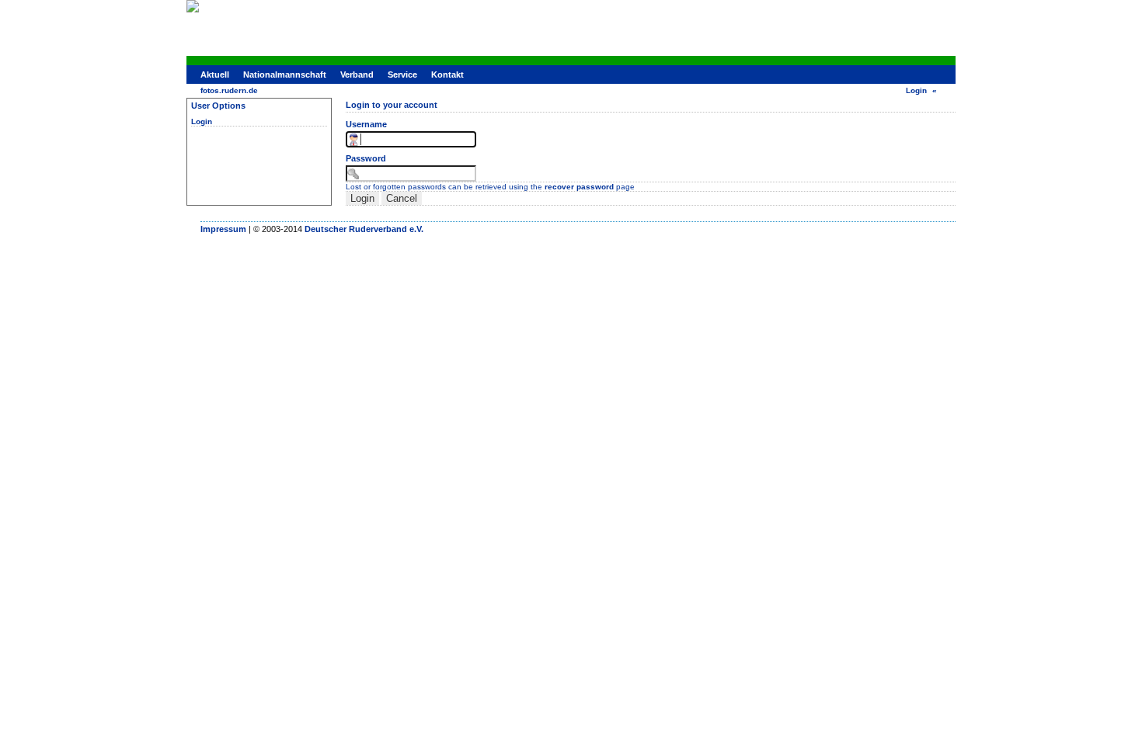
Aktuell (214, 74)
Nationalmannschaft (284, 74)
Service (402, 74)
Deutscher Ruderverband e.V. (364, 229)
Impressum (223, 229)
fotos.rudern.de (229, 90)
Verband (357, 74)
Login (916, 90)
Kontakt (447, 74)
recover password (579, 186)
